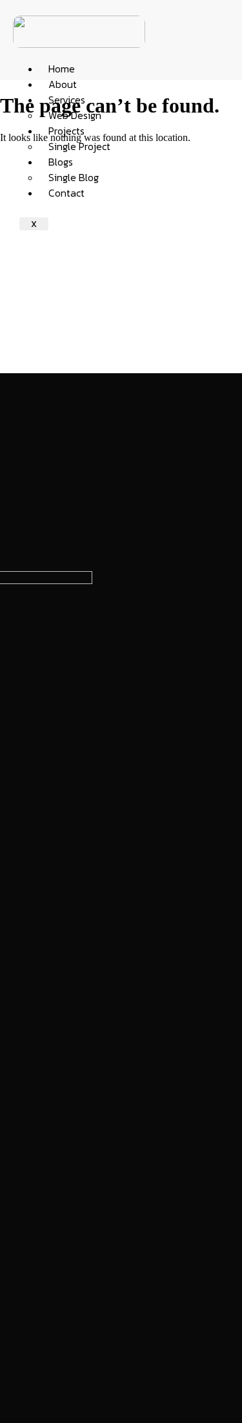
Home (61, 68)
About (62, 84)
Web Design (74, 115)
